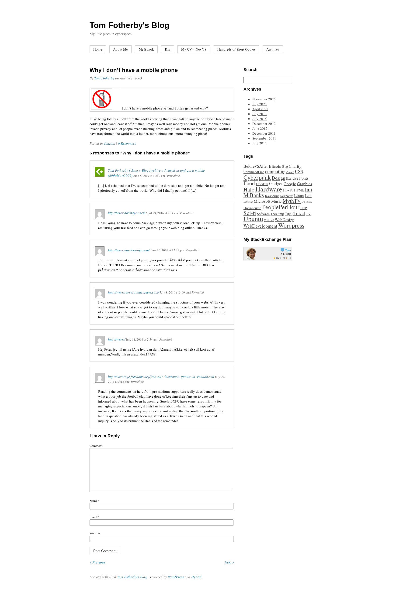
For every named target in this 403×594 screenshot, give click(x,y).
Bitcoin (275, 166)
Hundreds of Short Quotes (236, 49)
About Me (120, 49)
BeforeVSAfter (255, 166)
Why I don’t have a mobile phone (134, 70)
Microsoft (262, 201)
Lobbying (248, 201)
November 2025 (264, 99)
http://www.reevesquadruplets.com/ (133, 292)
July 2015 (259, 118)
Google (290, 183)
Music (276, 201)
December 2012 (264, 123)
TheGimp (277, 213)
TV (308, 213)
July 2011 (259, 143)
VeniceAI (269, 220)
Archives (272, 49)
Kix (167, 49)
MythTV (292, 200)
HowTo (288, 190)
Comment (96, 446)
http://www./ (116, 339)
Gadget (276, 183)
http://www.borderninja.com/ (129, 250)
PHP (303, 207)
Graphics (304, 183)
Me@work (146, 49)
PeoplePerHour (280, 207)
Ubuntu (253, 218)
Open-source (252, 207)
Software (263, 213)
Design (278, 178)
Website (95, 533)
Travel (299, 213)
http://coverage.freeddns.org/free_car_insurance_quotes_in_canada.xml (161, 376)
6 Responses (127, 143)
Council (290, 172)
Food (249, 183)
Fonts (304, 178)
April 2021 (260, 108)
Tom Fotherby (104, 78)
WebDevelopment (260, 226)
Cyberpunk (257, 177)
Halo (248, 189)
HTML (299, 190)
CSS (299, 171)
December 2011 (264, 133)
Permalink (173, 176)
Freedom (262, 183)
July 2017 (259, 113)
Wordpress (291, 225)
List (308, 195)
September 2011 (264, 138)
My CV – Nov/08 (193, 49)
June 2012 (260, 128)
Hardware (268, 188)
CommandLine (253, 171)
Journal (109, 143)
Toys (288, 213)
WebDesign (284, 219)
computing (275, 171)
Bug (285, 166)
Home (97, 49)
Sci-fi (249, 213)
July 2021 (259, 104)
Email (95, 517)
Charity (295, 166)
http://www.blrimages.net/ (126, 212)
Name (95, 500)
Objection (307, 201)
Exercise (292, 178)
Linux (299, 195)
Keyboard (286, 195)
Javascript (272, 195)
